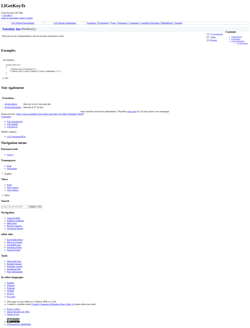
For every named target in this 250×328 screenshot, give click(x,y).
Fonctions (91, 23)
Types (113, 23)
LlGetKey (7, 15)
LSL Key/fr (12, 127)
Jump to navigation (10, 18)
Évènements (103, 23)
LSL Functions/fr (15, 121)
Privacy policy (13, 309)
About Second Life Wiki (18, 312)
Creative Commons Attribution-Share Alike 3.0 (52, 304)
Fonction (8, 28)
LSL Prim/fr (12, 124)
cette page (131, 111)
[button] (3, 174)
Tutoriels (178, 23)
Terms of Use (13, 314)
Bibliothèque (167, 23)
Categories (6, 116)
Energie (214, 40)
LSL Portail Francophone (22, 23)
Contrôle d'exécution (149, 23)
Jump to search (26, 18)
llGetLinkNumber (13, 107)
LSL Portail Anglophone (65, 23)
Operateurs (122, 23)
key (18, 28)
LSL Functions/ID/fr (16, 136)
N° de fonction (217, 34)
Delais (213, 37)
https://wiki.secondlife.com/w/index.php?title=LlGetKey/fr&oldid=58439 (49, 114)
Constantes (134, 23)
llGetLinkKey (11, 104)
